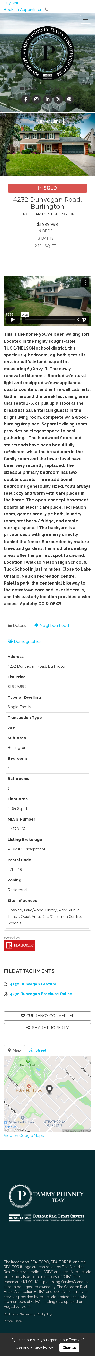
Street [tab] (40, 1050)
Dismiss (69, 1348)
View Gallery (49, 121)
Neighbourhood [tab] (54, 625)
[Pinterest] (69, 99)
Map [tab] (16, 1050)
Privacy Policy (13, 1320)
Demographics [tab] (27, 641)
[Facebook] (26, 99)
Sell (15, 3)
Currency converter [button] (50, 1015)
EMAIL (31, 88)
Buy (7, 3)
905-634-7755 (58, 88)
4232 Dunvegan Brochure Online (41, 993)
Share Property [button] (50, 1027)
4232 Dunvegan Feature (33, 984)
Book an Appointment (24, 9)
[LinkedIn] (48, 99)
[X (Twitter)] (58, 99)
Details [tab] (19, 625)
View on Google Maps (24, 1135)
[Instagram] (37, 99)
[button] (5, 144)
